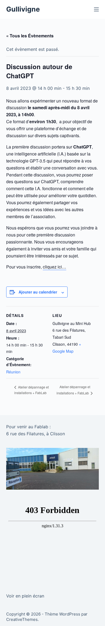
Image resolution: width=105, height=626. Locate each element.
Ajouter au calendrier (38, 292)
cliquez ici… (54, 267)
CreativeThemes (22, 619)
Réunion (13, 371)
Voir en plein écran (25, 596)
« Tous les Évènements (30, 36)
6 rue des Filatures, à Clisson (35, 433)
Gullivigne (23, 9)
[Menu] (96, 9)
